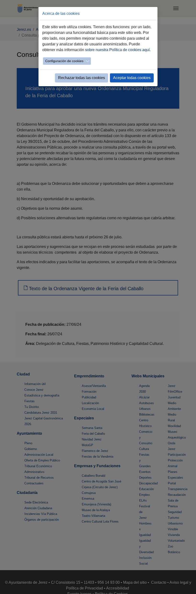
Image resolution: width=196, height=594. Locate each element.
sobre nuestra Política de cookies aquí (117, 50)
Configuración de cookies (64, 61)
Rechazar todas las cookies (81, 78)
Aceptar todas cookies (132, 78)
